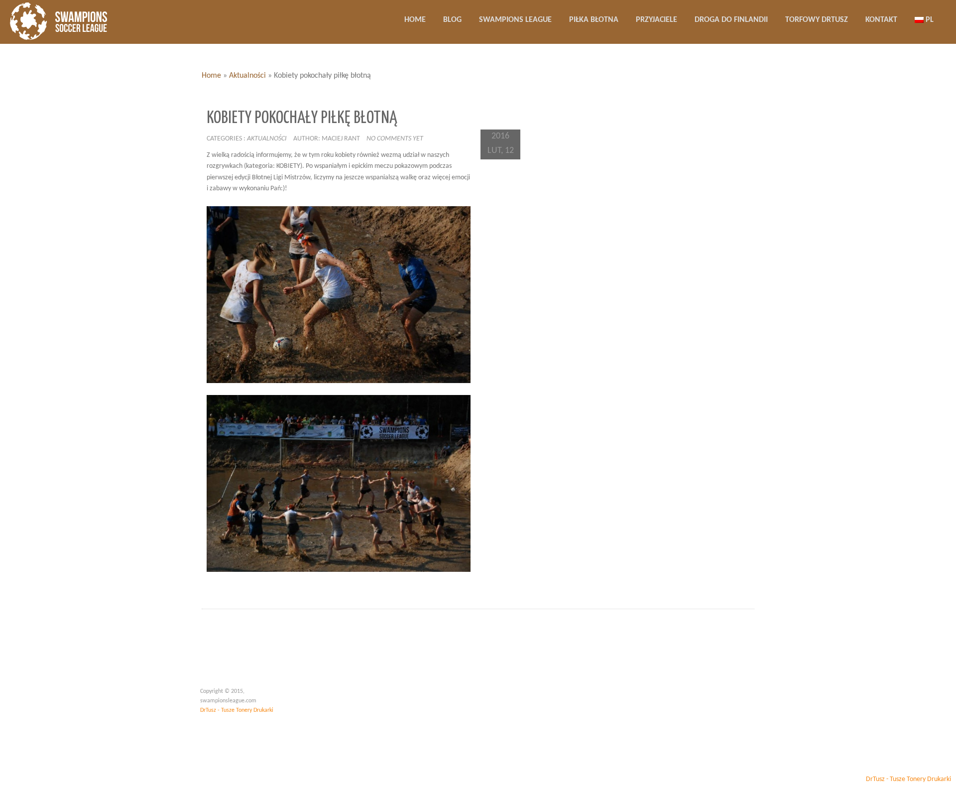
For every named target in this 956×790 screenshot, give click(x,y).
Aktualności (247, 76)
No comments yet (394, 138)
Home (211, 76)
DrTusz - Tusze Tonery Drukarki (236, 710)
